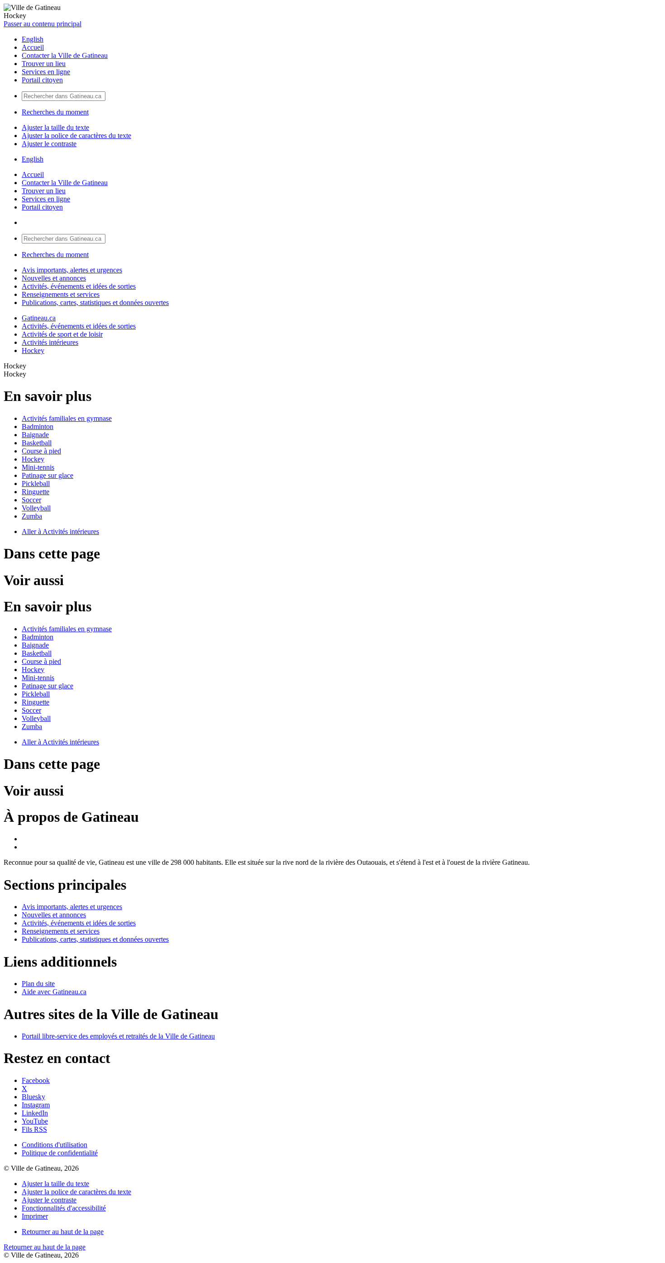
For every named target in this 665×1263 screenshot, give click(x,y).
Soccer (31, 500)
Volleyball (36, 508)
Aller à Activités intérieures (60, 531)
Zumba (32, 516)
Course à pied (41, 451)
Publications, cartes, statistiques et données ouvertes (95, 302)
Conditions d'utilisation (54, 1145)
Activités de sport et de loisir (62, 334)
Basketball (37, 443)
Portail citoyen (42, 80)
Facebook (36, 1080)
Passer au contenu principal (42, 24)
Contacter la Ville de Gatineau (65, 55)
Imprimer (35, 1216)
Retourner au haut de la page (63, 1231)
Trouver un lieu (44, 63)
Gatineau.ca (39, 318)
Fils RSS (34, 1129)
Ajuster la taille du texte (55, 127)
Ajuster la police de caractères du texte (76, 135)
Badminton (37, 426)
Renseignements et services (61, 294)
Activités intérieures (50, 342)
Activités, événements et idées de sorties (79, 286)
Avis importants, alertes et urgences (72, 270)
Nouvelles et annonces (54, 278)
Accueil (33, 47)
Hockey (33, 350)
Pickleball (36, 483)
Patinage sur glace (47, 475)
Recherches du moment (55, 112)
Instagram (36, 1105)
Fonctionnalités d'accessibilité (64, 1208)
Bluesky (33, 1097)
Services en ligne (46, 72)
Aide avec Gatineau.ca (54, 992)
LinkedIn (35, 1113)
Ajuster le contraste (49, 144)
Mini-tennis (38, 467)
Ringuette (35, 492)
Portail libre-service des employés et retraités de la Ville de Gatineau (118, 1036)
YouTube (35, 1121)
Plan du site (38, 983)
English (32, 39)
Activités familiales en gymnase (67, 418)
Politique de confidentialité (60, 1153)
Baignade (35, 434)
